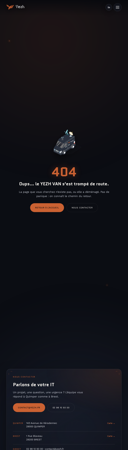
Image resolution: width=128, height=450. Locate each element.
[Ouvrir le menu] (117, 7)
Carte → (111, 423)
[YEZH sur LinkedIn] (109, 7)
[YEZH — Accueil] (15, 7)
